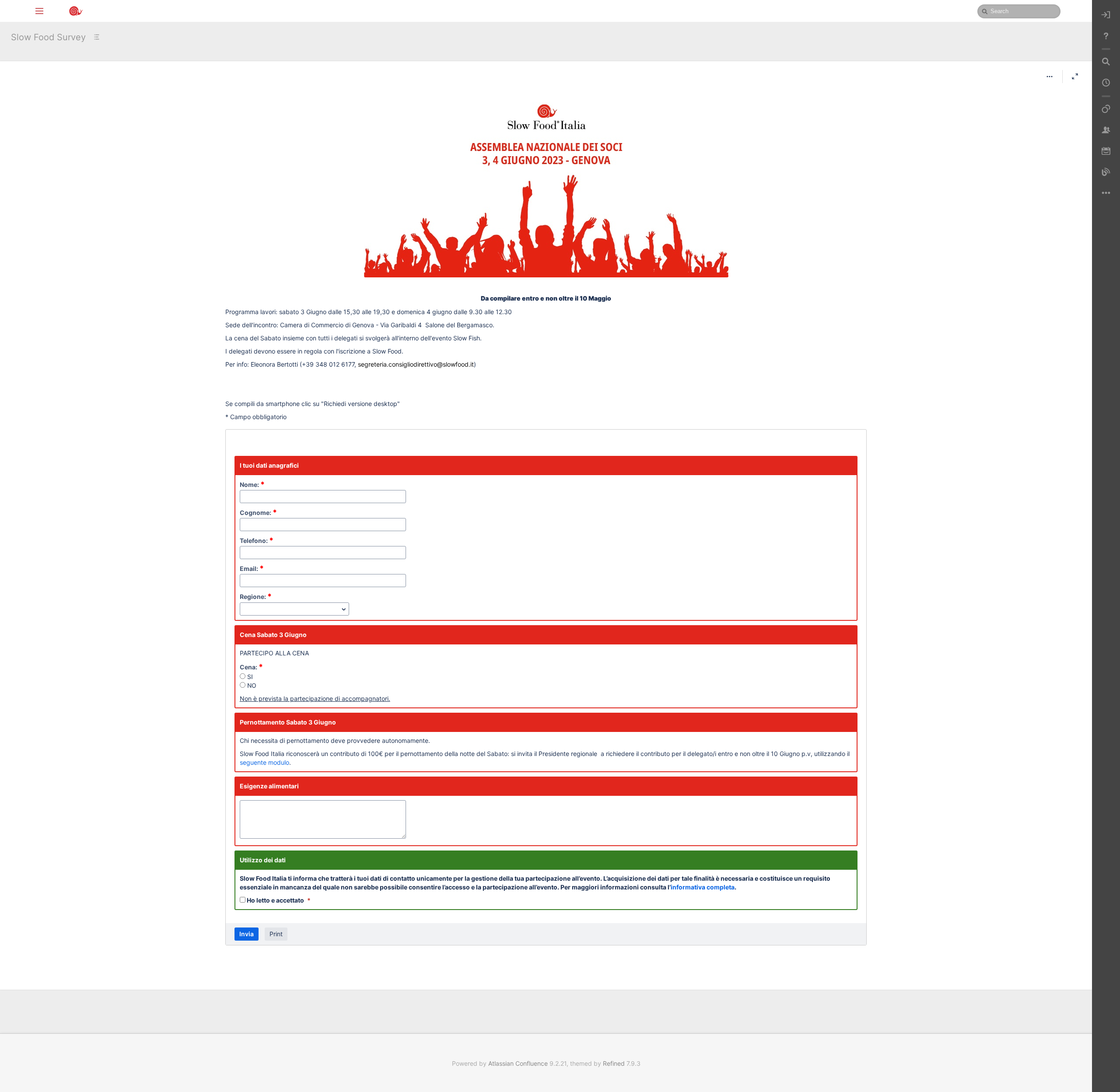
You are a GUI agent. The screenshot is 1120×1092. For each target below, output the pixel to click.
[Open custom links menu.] (1106, 193)
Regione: (256, 596)
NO (250, 685)
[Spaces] (1106, 109)
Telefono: (256, 540)
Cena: (251, 667)
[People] (1106, 130)
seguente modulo (264, 762)
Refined (614, 1063)
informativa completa (703, 887)
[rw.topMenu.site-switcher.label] (39, 11)
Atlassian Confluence (518, 1063)
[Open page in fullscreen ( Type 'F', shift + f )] (1075, 76)
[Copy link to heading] (613, 298)
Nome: (252, 484)
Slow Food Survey (48, 37)
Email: (252, 568)
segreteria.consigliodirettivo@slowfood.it (416, 364)
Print (276, 934)
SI (249, 676)
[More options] (1049, 76)
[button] (1049, 76)
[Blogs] (1106, 172)
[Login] (1106, 14)
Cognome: (258, 512)
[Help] (1106, 35)
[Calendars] (1106, 151)
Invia (246, 934)
